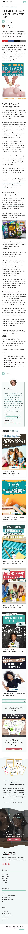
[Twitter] (9, 864)
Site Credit (21, 929)
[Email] (23, 41)
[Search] (24, 701)
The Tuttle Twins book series (11, 292)
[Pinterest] (5, 41)
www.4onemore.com (12, 416)
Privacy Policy (6, 926)
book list (8, 373)
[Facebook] (11, 41)
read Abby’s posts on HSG (12, 423)
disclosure (13, 36)
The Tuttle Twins (15, 204)
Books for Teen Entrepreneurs (13, 364)
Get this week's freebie (14, 749)
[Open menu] (24, 2)
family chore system (19, 110)
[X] (17, 41)
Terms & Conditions (14, 926)
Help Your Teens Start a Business (14, 362)
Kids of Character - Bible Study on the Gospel (14, 743)
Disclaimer (22, 926)
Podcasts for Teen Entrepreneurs (14, 366)
